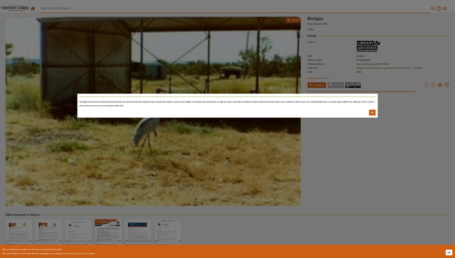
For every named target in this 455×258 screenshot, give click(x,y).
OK (372, 112)
